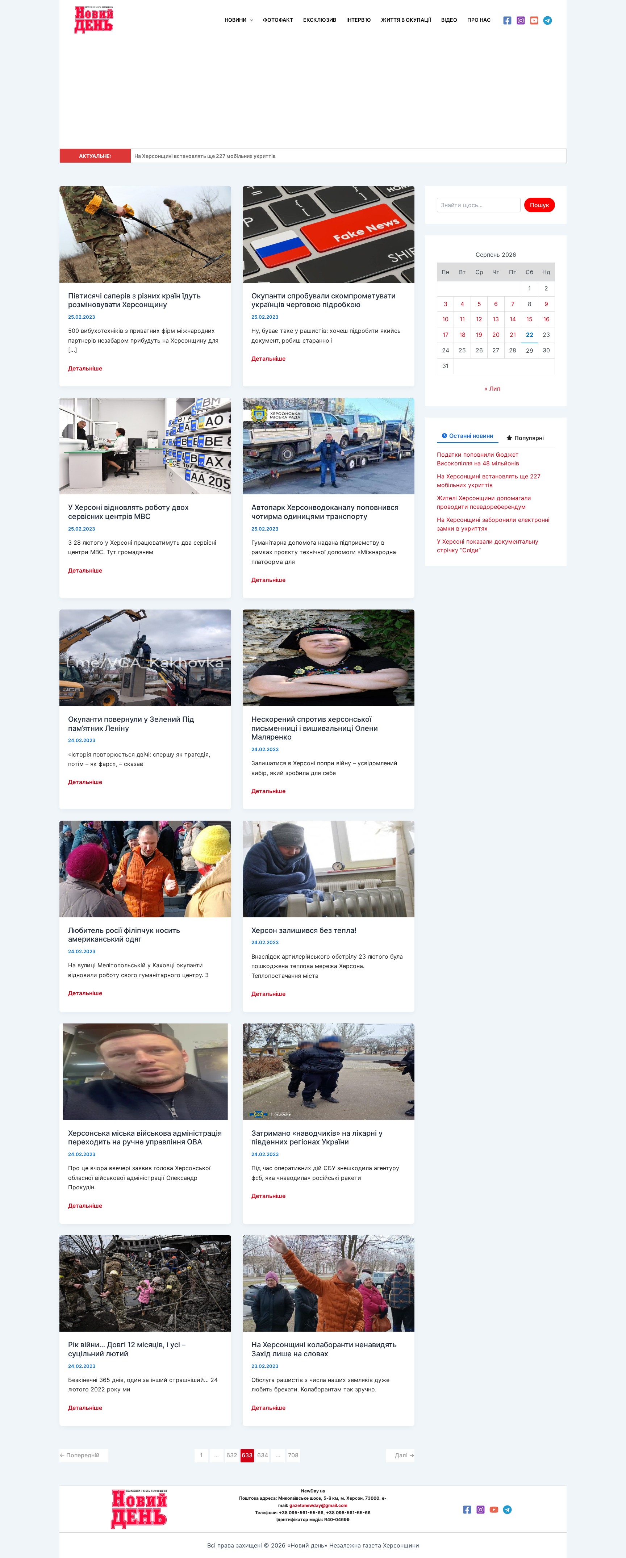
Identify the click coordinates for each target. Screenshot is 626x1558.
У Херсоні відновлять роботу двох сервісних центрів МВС (128, 512)
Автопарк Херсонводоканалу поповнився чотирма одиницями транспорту (324, 512)
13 (496, 319)
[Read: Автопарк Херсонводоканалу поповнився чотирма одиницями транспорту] (328, 445)
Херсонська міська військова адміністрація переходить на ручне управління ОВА (145, 1138)
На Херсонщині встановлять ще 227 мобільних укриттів (205, 156)
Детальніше (85, 368)
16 (546, 319)
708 (293, 1455)
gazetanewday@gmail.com (318, 1505)
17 (445, 334)
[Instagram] (520, 20)
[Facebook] (507, 20)
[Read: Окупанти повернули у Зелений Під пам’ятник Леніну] (145, 657)
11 (462, 319)
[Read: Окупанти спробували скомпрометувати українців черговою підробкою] (328, 234)
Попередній (79, 1455)
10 (445, 319)
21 (513, 334)
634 (262, 1455)
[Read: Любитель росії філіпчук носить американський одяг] (145, 868)
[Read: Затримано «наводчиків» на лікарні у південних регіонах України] (328, 1071)
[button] (249, 20)
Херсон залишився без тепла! (303, 930)
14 (513, 319)
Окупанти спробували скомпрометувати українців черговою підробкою (323, 300)
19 (479, 334)
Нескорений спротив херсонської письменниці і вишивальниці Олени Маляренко (314, 728)
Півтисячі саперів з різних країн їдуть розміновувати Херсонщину (134, 300)
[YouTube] (534, 20)
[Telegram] (547, 20)
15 (529, 319)
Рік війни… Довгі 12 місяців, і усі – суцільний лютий (126, 1349)
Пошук (539, 205)
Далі (404, 1455)
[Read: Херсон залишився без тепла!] (328, 868)
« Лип (492, 388)
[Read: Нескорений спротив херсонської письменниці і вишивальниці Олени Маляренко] (328, 657)
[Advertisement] (313, 94)
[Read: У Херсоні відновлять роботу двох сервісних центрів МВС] (145, 445)
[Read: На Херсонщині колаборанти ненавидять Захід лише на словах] (328, 1282)
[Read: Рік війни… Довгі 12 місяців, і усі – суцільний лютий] (145, 1282)
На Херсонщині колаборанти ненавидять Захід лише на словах (324, 1349)
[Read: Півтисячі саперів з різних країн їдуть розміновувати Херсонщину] (145, 234)
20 (496, 334)
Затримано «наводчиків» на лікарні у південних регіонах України (317, 1138)
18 (462, 334)
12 (479, 319)
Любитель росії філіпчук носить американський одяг (124, 935)
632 (231, 1455)
